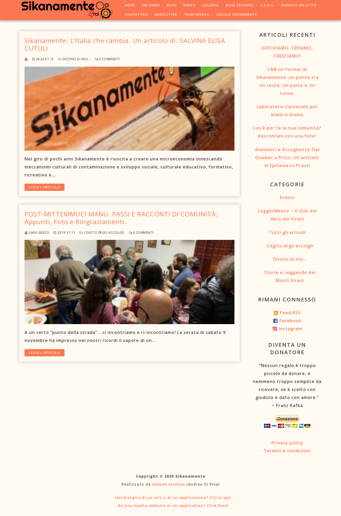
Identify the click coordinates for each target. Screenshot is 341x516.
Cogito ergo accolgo (103, 232)
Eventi (287, 197)
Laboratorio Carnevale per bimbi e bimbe (287, 111)
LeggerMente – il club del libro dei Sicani (287, 215)
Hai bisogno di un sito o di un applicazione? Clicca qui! (172, 497)
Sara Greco (38, 232)
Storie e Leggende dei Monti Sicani (290, 276)
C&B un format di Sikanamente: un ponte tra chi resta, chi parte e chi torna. (287, 81)
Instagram (290, 329)
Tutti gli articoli (287, 232)
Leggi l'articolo (44, 187)
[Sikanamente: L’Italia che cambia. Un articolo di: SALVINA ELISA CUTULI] (129, 109)
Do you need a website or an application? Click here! (172, 505)
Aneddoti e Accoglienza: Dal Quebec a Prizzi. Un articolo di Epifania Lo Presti (287, 157)
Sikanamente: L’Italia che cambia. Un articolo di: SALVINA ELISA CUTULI (125, 44)
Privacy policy (287, 443)
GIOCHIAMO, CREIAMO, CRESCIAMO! (287, 52)
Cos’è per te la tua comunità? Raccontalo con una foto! (287, 132)
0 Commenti (109, 59)
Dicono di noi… (290, 259)
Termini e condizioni (287, 451)
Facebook (290, 321)
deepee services (168, 484)
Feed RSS (290, 313)
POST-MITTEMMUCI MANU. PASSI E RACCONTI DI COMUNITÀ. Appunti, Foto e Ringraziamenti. (121, 217)
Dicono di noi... (76, 59)
